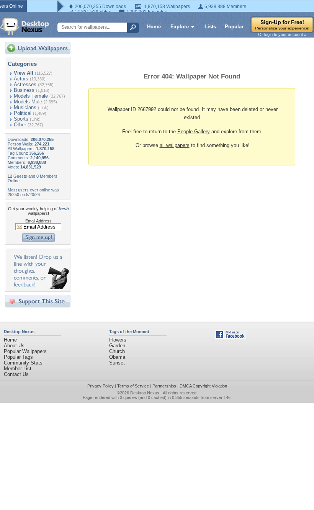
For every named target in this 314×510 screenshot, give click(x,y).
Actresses (25, 84)
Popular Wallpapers (25, 351)
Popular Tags (18, 357)
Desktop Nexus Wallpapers (24, 26)
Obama (117, 357)
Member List (17, 368)
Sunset (117, 363)
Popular (234, 26)
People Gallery (193, 131)
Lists (210, 26)
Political (22, 113)
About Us (14, 345)
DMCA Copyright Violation (203, 386)
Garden (117, 345)
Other (20, 124)
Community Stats (23, 363)
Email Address (38, 221)
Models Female (31, 96)
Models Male (28, 102)
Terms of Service (133, 386)
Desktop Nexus (144, 393)
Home (154, 26)
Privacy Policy (100, 386)
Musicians (25, 107)
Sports (21, 119)
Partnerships (164, 386)
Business (24, 90)
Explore (179, 26)
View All (23, 73)
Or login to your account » (282, 34)
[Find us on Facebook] (230, 337)
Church (117, 351)
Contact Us (16, 374)
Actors (21, 79)
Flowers (117, 340)
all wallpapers (175, 145)
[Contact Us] (40, 287)
